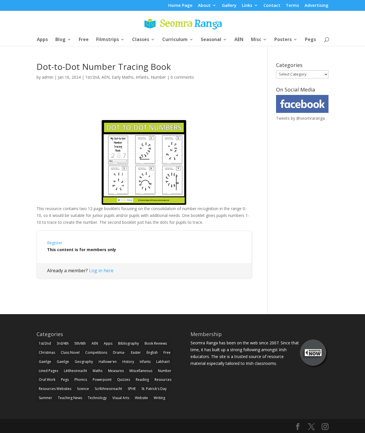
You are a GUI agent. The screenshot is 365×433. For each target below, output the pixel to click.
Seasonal (211, 39)
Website (141, 397)
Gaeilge (45, 361)
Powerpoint (102, 379)
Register (54, 242)
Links (247, 5)
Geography (84, 361)
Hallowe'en (108, 361)
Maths (97, 370)
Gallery (229, 5)
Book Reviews (156, 343)
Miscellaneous (140, 370)
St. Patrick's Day (154, 388)
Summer (45, 397)
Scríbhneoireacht (108, 388)
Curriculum (175, 39)
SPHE (132, 388)
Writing (159, 397)
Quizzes (123, 379)
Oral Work (47, 379)
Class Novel (70, 352)
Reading (142, 379)
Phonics (80, 379)
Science (83, 388)
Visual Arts (120, 397)
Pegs (310, 39)
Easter (136, 352)
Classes (140, 39)
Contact (271, 5)
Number (158, 77)
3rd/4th (63, 343)
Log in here (101, 270)
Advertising (316, 5)
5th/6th (80, 343)
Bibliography (128, 343)
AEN (239, 39)
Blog (60, 39)
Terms (292, 5)
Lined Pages (48, 370)
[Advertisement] (144, 106)
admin (47, 77)
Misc (256, 39)
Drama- (119, 352)
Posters (283, 39)
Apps (42, 39)
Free (84, 39)
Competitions (96, 352)
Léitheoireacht (75, 370)
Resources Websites (55, 388)
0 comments (182, 77)
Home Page (180, 5)
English (152, 352)
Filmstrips (107, 39)
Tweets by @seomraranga (300, 118)
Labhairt (163, 361)
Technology (97, 397)
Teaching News (70, 397)
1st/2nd (92, 77)
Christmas (47, 352)
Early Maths (122, 77)
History (128, 361)
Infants (142, 77)
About (204, 5)
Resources (163, 379)
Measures (116, 370)
